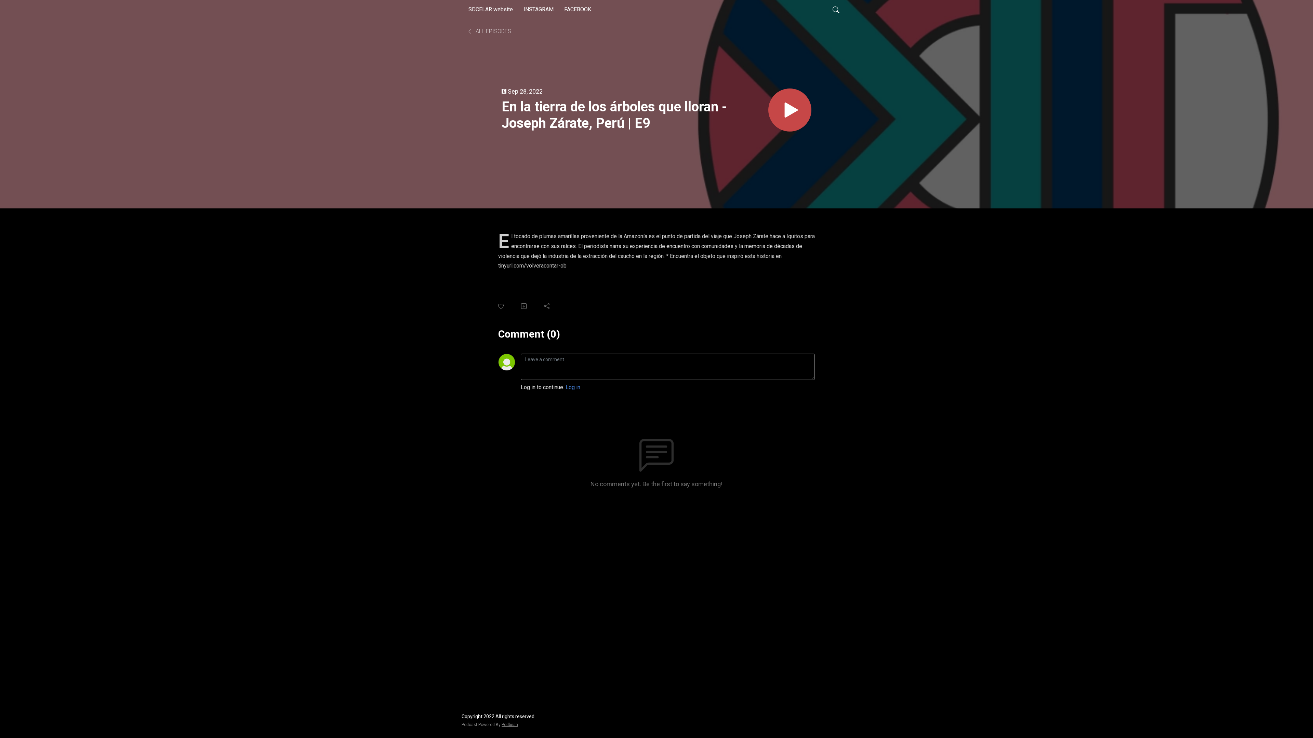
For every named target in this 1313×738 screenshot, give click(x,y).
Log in (573, 387)
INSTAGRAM (538, 9)
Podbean (510, 724)
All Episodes (492, 31)
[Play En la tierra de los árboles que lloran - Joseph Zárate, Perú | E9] (789, 110)
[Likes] (501, 306)
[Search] (836, 9)
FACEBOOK (577, 9)
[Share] (547, 306)
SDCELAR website (490, 9)
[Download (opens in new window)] (524, 306)
